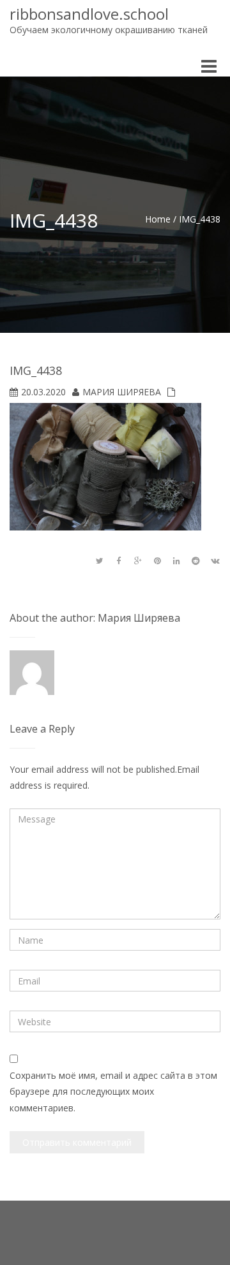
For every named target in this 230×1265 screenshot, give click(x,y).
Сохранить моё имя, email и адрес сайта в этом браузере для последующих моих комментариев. (113, 1091)
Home (158, 219)
